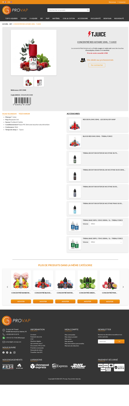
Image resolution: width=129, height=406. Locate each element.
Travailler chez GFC (36, 352)
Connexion (121, 2)
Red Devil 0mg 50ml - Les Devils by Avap (99, 119)
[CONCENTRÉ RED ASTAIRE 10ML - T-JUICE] (28, 81)
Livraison (33, 334)
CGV (31, 339)
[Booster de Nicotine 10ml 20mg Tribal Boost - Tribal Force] (75, 158)
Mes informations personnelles (74, 343)
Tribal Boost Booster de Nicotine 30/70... (100, 153)
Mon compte (72, 329)
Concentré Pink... (109, 293)
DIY (11, 24)
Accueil (5, 24)
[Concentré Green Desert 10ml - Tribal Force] (87, 280)
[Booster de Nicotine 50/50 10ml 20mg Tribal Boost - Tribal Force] (75, 175)
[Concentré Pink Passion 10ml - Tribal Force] (110, 280)
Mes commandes (70, 335)
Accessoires (73, 114)
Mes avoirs (68, 339)
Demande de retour (36, 350)
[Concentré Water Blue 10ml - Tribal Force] (65, 280)
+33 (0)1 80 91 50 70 (12, 334)
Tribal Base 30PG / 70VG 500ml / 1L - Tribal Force (103, 238)
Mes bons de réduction (72, 346)
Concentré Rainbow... (20, 293)
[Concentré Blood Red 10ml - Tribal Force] (43, 280)
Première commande (37, 348)
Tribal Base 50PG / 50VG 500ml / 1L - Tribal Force (103, 220)
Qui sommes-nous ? (36, 343)
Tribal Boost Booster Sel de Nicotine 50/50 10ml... (104, 170)
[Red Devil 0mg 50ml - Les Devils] (75, 125)
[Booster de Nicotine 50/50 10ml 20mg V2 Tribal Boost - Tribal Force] (75, 192)
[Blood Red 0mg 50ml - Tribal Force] (75, 141)
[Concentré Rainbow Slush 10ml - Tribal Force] (21, 280)
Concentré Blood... (43, 293)
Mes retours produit (71, 337)
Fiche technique (9, 114)
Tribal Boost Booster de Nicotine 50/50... (100, 187)
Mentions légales (35, 341)
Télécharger (24, 114)
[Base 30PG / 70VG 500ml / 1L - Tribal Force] (75, 243)
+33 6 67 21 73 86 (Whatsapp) (15, 338)
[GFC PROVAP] (15, 10)
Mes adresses (69, 341)
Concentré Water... (65, 293)
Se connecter (97, 65)
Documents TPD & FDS (37, 345)
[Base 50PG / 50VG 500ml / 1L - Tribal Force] (75, 225)
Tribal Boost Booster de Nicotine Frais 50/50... (103, 203)
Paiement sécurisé (36, 337)
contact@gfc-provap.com (13, 342)
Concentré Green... (87, 293)
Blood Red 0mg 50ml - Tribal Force (97, 136)
